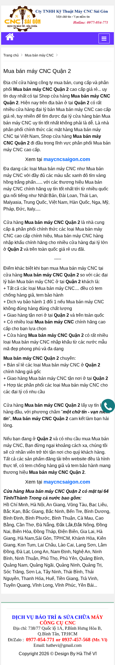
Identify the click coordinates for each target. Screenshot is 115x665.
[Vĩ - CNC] (10, 36)
